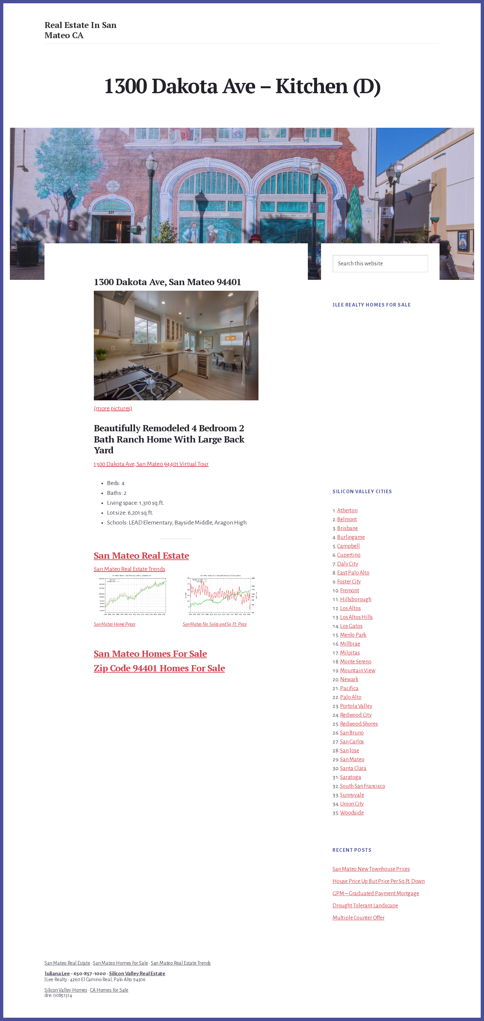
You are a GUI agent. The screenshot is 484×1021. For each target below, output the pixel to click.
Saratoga (350, 777)
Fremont (349, 591)
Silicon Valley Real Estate (137, 974)
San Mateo (352, 760)
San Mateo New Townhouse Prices (371, 869)
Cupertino (348, 555)
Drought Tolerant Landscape (365, 906)
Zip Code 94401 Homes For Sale (159, 668)
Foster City (349, 582)
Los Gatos (351, 626)
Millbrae (350, 644)
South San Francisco (362, 786)
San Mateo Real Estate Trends (129, 569)
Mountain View (357, 671)
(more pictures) (113, 408)
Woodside (351, 813)
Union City (352, 804)
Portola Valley (356, 706)
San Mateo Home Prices (114, 624)
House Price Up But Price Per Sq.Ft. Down (379, 881)
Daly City (347, 564)
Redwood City (356, 715)
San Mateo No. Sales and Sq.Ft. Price (215, 624)
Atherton (347, 511)
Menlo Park (353, 635)
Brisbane (347, 528)
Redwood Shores (359, 724)
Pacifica (349, 688)
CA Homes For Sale (109, 990)
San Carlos (352, 742)
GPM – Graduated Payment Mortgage (376, 894)
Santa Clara (353, 768)
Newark (349, 680)
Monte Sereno (355, 662)
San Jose (349, 751)
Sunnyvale (352, 795)
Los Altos (350, 608)
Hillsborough (355, 600)
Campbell (348, 546)
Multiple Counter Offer (359, 918)
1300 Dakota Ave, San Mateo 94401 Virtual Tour (151, 464)
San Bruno (351, 733)
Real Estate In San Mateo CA (80, 29)
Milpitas (350, 653)
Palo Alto (350, 697)
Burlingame (350, 537)
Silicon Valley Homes (65, 990)
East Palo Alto (353, 573)
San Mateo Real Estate (141, 555)
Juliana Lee (57, 974)
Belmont (347, 520)
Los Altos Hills (356, 617)
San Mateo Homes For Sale (150, 653)
